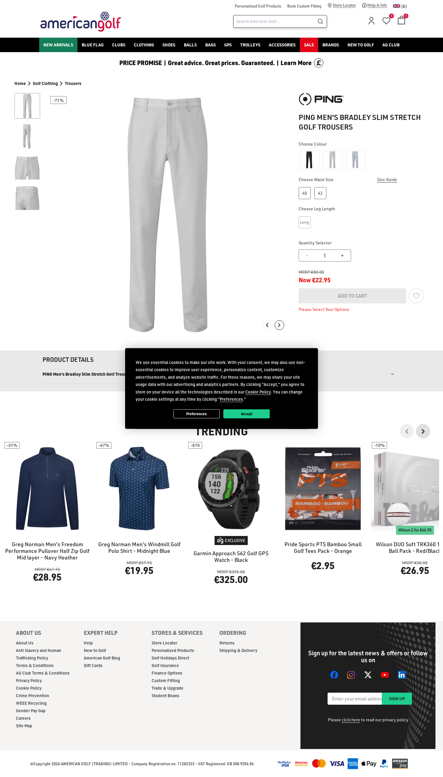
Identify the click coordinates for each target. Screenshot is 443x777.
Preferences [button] (231, 399)
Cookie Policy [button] (258, 391)
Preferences (196, 413)
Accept (246, 413)
